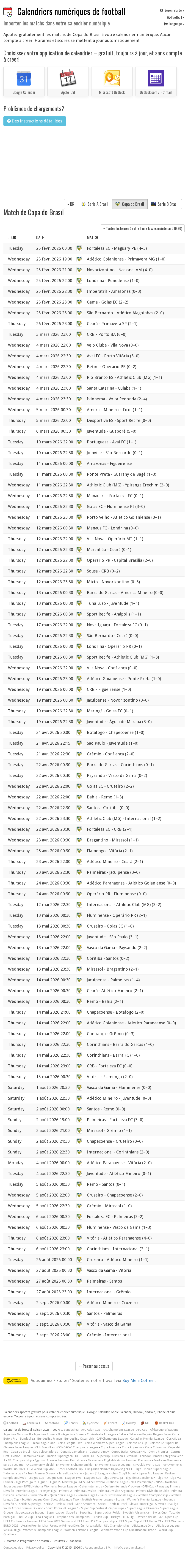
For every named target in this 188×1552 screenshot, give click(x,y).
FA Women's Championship (74, 1464)
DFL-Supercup (100, 1456)
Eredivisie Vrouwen (166, 1460)
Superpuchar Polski (107, 1512)
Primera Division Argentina (116, 1490)
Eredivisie (144, 1460)
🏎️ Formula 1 (31, 1423)
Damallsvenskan (33, 1456)
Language (175, 23)
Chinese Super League (18, 1447)
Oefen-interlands (90, 1486)
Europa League (13, 1464)
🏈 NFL (145, 1423)
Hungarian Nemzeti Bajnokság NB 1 (108, 1469)
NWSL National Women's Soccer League (50, 1486)
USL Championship (116, 1525)
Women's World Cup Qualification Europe (128, 1530)
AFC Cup (141, 1429)
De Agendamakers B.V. (95, 1547)
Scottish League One (35, 1499)
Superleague (55, 1512)
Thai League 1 (45, 1517)
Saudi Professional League (117, 1495)
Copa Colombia (155, 1447)
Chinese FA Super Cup (164, 1443)
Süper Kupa (116, 1508)
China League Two (70, 1443)
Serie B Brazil (167, 204)
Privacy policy (35, 1547)
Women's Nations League (81, 1530)
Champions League (16, 1443)
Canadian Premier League (147, 1438)
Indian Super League (157, 1469)
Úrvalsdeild (94, 1525)
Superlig (71, 1512)
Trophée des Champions (73, 1517)
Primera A (65, 1490)
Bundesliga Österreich (79, 1438)
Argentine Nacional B (17, 1434)
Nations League (118, 1482)
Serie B (102, 1504)
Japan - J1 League (96, 1473)
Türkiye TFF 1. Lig (122, 1517)
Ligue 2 (55, 1482)
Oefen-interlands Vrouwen (122, 1486)
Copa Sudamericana (74, 1451)
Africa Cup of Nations (164, 1429)
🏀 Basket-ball (164, 1423)
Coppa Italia (119, 1451)
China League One (43, 1443)
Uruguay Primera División (67, 1525)
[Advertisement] (94, 164)
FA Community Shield (40, 1464)
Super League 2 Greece (142, 1508)
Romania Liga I (87, 1495)
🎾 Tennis (71, 1423)
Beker (122, 1434)
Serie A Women (85, 1504)
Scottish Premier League (97, 1499)
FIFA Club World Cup (146, 1464)
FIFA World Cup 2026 (41, 1469)
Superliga (86, 1512)
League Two (73, 1477)
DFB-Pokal (82, 1456)
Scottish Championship (153, 1495)
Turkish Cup (100, 1517)
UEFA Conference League (20, 1521)
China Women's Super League (104, 1443)
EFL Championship (20, 1460)
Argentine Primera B (46, 1434)
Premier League (27, 1490)
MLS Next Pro (96, 1482)
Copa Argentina (132, 1447)
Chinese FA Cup (137, 1443)
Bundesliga (27, 1438)
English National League (120, 1460)
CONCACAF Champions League (77, 1447)
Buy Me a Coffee (138, 1380)
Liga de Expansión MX (140, 1477)
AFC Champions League (118, 1429)
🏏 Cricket (110, 1423)
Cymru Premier (158, 1451)
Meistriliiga (69, 1482)
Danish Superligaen (60, 1456)
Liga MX (163, 1477)
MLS (82, 1482)
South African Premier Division (23, 1508)
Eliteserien (95, 1460)
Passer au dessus (95, 1366)
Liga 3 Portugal (114, 1477)
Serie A (48, 1504)
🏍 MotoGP (52, 1423)
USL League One (142, 1525)
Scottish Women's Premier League (138, 1499)
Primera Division (85, 1490)
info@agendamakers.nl (129, 1547)
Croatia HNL (138, 1451)
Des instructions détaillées (36, 121)
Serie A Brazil (97, 204)
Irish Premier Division (42, 1473)
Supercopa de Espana (29, 1512)
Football (176, 17)
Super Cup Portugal (94, 1508)
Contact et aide (13, 1547)
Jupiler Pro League (151, 1473)
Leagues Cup (92, 1477)
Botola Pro (10, 1438)
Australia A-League (103, 1434)
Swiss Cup (160, 1512)
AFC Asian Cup (90, 1429)
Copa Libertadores (45, 1451)
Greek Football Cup (70, 1469)
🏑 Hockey (129, 1423)
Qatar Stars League (62, 1495)
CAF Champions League (112, 1438)
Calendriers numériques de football (71, 11)
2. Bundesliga (70, 1429)
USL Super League (168, 1525)
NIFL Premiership (142, 1482)
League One (55, 1477)
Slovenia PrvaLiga (166, 1504)
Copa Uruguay (99, 1451)
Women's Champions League (42, 1530)
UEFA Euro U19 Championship (95, 1521)
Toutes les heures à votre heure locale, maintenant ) (143, 228)
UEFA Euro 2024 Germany (56, 1521)
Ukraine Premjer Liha (34, 1525)
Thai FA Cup (25, 1517)
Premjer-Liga (48, 1490)
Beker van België (140, 1434)
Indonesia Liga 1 (14, 1473)
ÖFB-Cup (148, 1486)
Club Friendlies (45, 1447)
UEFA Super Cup (128, 1521)
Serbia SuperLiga (30, 1504)
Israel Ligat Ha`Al (71, 1473)
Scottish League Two (65, 1499)
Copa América (110, 1447)
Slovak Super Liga (141, 1504)
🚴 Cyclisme (90, 1423)
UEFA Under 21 (151, 1521)
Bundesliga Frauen (49, 1438)
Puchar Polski (38, 1495)
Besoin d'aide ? (174, 10)
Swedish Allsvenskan (136, 1512)
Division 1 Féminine (125, 1456)
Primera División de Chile (152, 1490)
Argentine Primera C (75, 1434)
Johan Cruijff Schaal (123, 1473)
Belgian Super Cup (165, 1434)
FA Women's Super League (112, 1464)
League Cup (36, 1477)
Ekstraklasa (77, 1460)
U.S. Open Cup (168, 1517)
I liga (138, 1469)
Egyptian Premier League (51, 1460)
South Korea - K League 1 (62, 1508)
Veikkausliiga (12, 1530)
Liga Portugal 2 (26, 1482)
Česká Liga (173, 1438)
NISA (159, 1482)
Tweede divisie (146, 1517)
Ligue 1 (43, 1482)
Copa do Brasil (132, 204)
